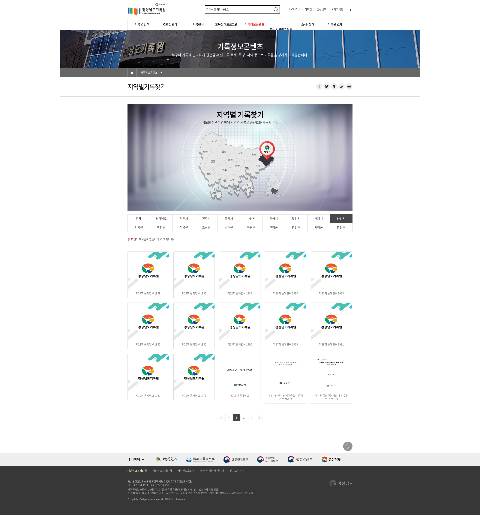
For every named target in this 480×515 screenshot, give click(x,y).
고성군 (206, 227)
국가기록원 (337, 9)
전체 (139, 218)
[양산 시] (266, 159)
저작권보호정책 (186, 470)
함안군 (161, 227)
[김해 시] (257, 166)
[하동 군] (209, 174)
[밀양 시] (254, 154)
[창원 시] (247, 168)
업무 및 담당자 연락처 (212, 470)
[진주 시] (224, 170)
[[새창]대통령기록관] (236, 459)
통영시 (229, 218)
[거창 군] (214, 141)
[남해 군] (214, 193)
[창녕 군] (240, 153)
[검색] (276, 9)
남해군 (229, 227)
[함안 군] (237, 166)
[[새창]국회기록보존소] (200, 459)
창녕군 (184, 227)
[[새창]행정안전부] (300, 459)
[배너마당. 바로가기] (143, 460)
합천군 (341, 227)
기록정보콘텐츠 (149, 72)
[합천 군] (224, 151)
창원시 (184, 218)
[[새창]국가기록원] (267, 459)
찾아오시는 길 (237, 470)
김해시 (273, 218)
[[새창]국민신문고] (166, 459)
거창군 (318, 227)
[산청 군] (213, 161)
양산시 (341, 218)
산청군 (273, 227)
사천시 (251, 218)
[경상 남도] (274, 191)
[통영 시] (237, 186)
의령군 (139, 227)
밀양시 (296, 218)
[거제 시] (249, 188)
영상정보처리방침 (162, 470)
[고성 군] (232, 179)
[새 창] (319, 86)
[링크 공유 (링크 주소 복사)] (341, 86)
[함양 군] (205, 151)
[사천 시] (223, 180)
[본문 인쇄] (349, 86)
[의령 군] (230, 160)
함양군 (296, 227)
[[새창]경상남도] (331, 459)
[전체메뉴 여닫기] (350, 9)
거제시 (318, 218)
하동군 (251, 227)
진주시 (206, 218)
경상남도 (321, 9)
